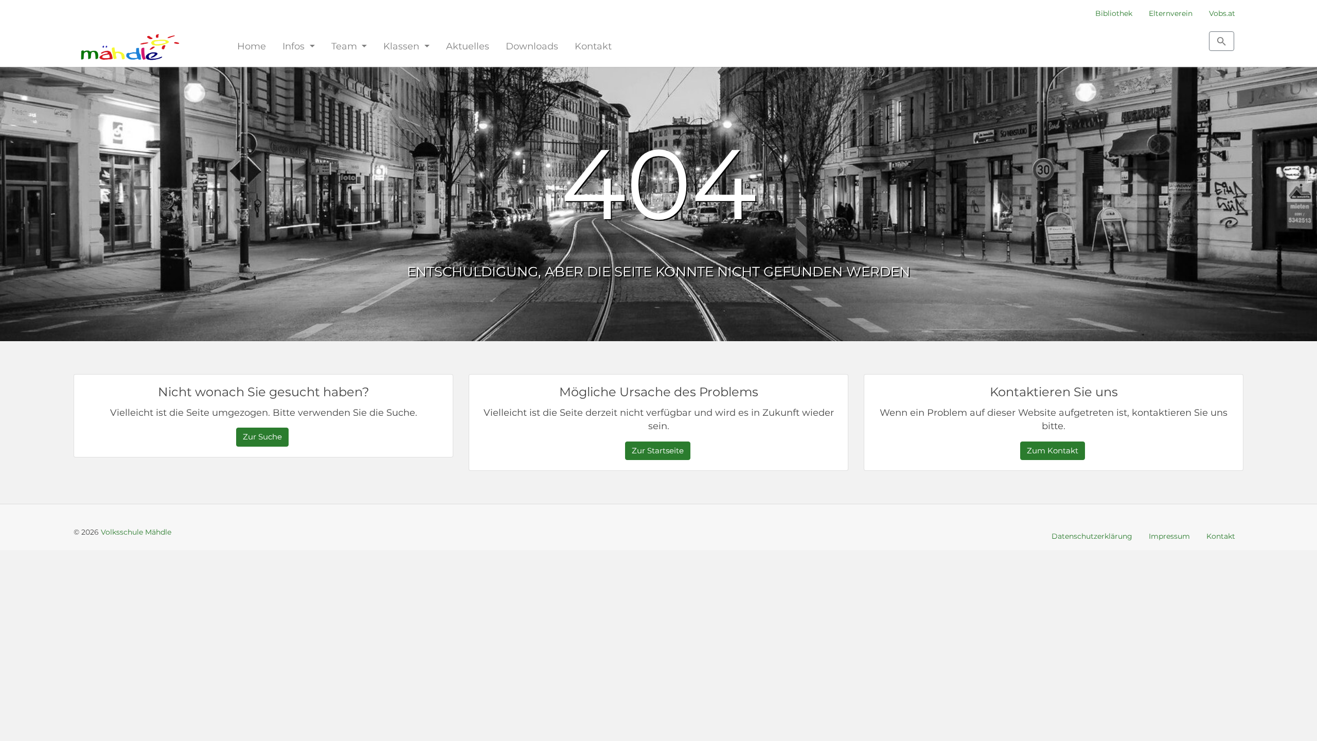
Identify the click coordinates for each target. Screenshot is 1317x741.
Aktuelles (467, 46)
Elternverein (1171, 13)
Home (251, 46)
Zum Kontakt (1052, 450)
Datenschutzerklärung (1092, 536)
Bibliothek (1113, 13)
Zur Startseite (658, 450)
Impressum (1169, 536)
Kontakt (593, 46)
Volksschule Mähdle (136, 532)
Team (345, 46)
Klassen (402, 46)
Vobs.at (1222, 13)
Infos (294, 46)
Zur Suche (262, 437)
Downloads (532, 46)
